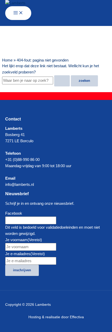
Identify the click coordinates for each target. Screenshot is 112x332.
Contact (13, 119)
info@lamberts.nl (19, 184)
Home (7, 60)
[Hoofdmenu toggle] (18, 13)
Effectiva (77, 317)
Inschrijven (22, 270)
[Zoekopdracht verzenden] (62, 80)
